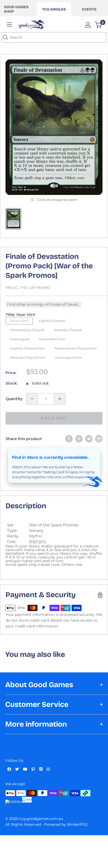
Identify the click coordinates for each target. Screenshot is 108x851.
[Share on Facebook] (69, 438)
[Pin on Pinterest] (79, 438)
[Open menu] (9, 24)
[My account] (87, 25)
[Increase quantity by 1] (59, 398)
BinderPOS (77, 824)
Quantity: (14, 398)
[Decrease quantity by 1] (31, 398)
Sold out (54, 418)
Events (89, 9)
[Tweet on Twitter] (89, 438)
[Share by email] (98, 438)
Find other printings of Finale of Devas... (43, 304)
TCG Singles (54, 9)
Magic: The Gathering (28, 287)
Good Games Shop (16, 9)
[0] (98, 25)
